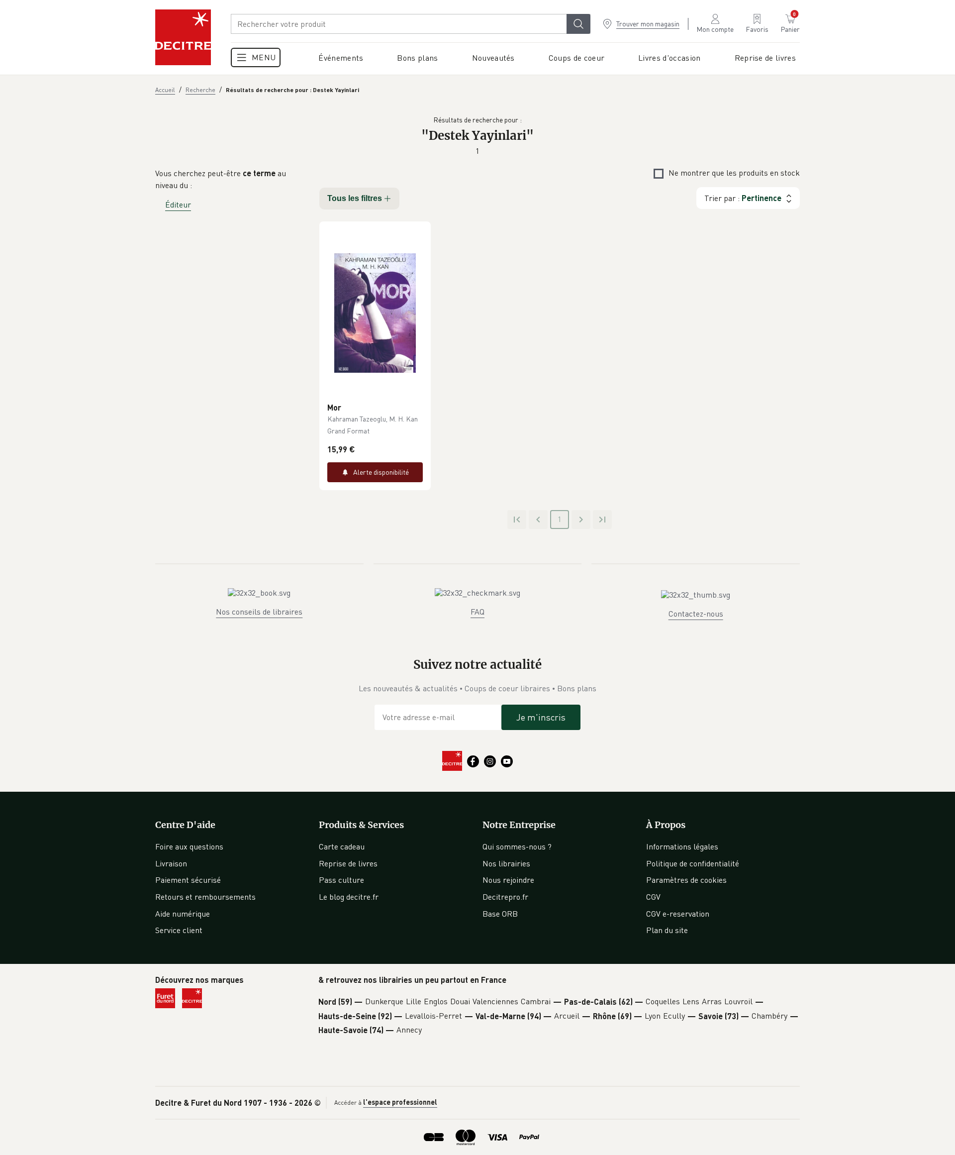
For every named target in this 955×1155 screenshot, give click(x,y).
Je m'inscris (541, 717)
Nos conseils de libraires (259, 612)
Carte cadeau (342, 846)
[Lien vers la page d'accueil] (183, 37)
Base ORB (500, 914)
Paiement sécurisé (188, 880)
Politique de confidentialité (692, 863)
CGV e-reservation (677, 914)
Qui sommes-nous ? (517, 846)
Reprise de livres (348, 863)
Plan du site (667, 930)
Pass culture (341, 880)
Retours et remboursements (205, 897)
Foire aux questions (189, 846)
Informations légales (682, 846)
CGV (653, 897)
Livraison (171, 863)
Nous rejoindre (508, 880)
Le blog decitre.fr (349, 897)
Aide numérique (182, 914)
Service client (178, 930)
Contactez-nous (695, 614)
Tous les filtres (354, 198)
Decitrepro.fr (505, 897)
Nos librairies (506, 863)
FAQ (477, 612)
